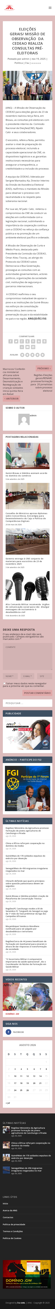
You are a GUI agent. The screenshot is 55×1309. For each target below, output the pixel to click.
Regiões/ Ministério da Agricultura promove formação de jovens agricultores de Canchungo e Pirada (27, 830)
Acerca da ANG (10, 1210)
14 (40, 1076)
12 (27, 1076)
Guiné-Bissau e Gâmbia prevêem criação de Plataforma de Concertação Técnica (27, 897)
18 (21, 1083)
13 (34, 1076)
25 (21, 1090)
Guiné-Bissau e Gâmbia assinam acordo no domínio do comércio (26, 474)
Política (19, 62)
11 (21, 1076)
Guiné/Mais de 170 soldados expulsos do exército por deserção (25, 857)
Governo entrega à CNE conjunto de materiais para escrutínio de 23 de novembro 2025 (24, 561)
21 (40, 1083)
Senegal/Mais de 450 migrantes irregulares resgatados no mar (27, 869)
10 (15, 1076)
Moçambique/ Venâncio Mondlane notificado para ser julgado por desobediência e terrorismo (22, 929)
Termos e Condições (13, 1231)
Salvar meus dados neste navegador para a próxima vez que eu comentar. (25, 685)
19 (27, 1083)
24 (15, 1090)
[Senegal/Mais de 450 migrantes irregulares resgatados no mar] (6, 1170)
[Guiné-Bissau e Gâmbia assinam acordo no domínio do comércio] (28, 456)
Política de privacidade (14, 1224)
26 (27, 1090)
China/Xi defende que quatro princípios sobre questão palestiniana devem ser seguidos (25, 883)
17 (15, 1083)
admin (25, 58)
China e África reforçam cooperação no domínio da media (25, 844)
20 (34, 1083)
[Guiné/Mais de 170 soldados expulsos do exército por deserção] (6, 1157)
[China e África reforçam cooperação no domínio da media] (6, 1144)
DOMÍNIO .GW (12, 1014)
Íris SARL (21, 1303)
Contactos (8, 1217)
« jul (8, 1103)
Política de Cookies (12, 1238)
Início (5, 1203)
